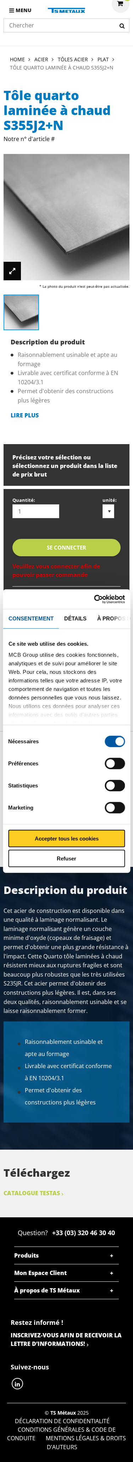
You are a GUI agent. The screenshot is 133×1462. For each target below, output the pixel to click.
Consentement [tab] (30, 618)
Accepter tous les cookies (67, 838)
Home (17, 59)
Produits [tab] (26, 1255)
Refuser (66, 858)
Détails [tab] (75, 618)
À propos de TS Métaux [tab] (47, 1290)
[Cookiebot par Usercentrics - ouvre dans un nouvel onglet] (95, 599)
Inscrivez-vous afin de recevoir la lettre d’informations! (66, 1339)
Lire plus (25, 415)
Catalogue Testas (32, 1193)
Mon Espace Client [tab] (40, 1273)
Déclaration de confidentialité (62, 1421)
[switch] (115, 763)
